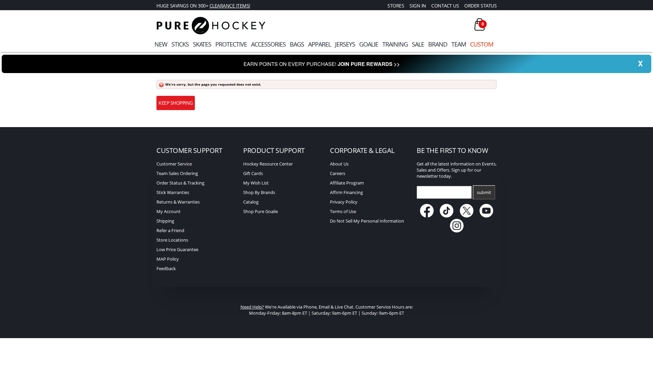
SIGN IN (417, 5)
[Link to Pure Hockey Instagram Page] (456, 231)
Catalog (250, 202)
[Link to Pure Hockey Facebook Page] (427, 216)
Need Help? (252, 307)
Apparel (319, 44)
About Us (339, 164)
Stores (395, 5)
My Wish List (256, 183)
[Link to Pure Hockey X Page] (467, 216)
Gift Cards (253, 173)
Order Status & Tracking (180, 183)
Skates (202, 44)
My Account (168, 211)
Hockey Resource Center (268, 164)
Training (395, 44)
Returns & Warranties (178, 202)
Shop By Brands (259, 192)
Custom (481, 44)
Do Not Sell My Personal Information (367, 221)
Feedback (166, 268)
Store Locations (172, 240)
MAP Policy (167, 259)
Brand (437, 44)
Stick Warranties (172, 192)
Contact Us (445, 5)
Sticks (180, 44)
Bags (297, 44)
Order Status (480, 5)
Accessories (268, 44)
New (160, 44)
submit (484, 192)
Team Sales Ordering (177, 173)
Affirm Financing (346, 192)
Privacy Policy (343, 202)
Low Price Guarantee (177, 249)
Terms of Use (343, 211)
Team (458, 44)
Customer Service (174, 164)
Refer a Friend (170, 230)
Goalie (368, 44)
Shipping (165, 221)
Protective (231, 44)
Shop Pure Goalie (260, 211)
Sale (418, 44)
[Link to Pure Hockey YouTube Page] (486, 216)
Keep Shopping (175, 103)
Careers (337, 173)
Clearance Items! (230, 5)
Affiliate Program (347, 183)
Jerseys (345, 44)
